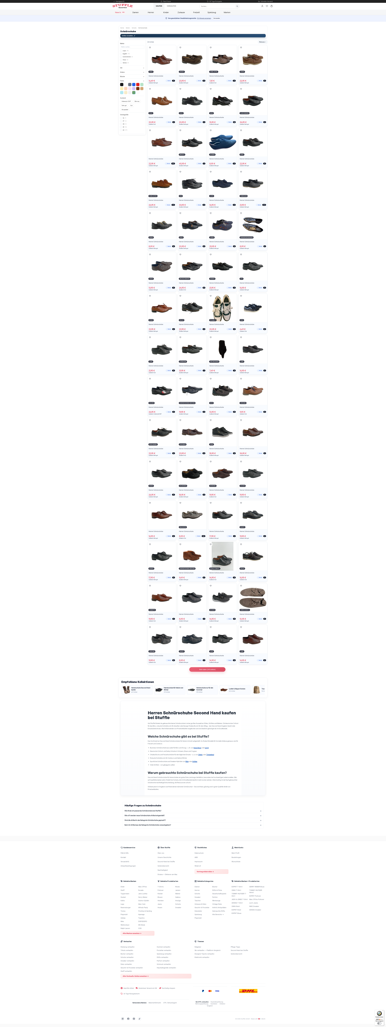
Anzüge (178, 901)
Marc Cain (141, 904)
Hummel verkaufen (163, 947)
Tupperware (125, 894)
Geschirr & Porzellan (202, 907)
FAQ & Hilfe (125, 853)
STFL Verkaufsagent (170, 1003)
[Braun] (137, 88)
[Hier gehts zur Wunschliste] (267, 6)
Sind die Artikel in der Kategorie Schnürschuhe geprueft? (145, 820)
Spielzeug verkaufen (164, 954)
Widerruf (198, 866)
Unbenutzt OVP (126, 101)
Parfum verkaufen (163, 961)
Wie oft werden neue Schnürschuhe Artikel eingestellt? (145, 815)
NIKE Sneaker (254, 906)
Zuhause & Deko (200, 904)
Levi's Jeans (253, 903)
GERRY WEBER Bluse (256, 887)
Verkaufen (171, 6)
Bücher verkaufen (127, 954)
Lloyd (207, 748)
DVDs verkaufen (162, 957)
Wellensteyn (125, 925)
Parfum (215, 897)
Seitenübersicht (163, 866)
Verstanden (216, 18)
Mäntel (177, 894)
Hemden (161, 901)
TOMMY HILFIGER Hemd (255, 891)
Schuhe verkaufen (127, 957)
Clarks (200, 755)
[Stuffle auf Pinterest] (134, 1019)
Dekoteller (198, 911)
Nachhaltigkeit (163, 870)
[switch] (379, 1023)
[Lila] (133, 88)
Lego (122, 904)
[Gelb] (121, 88)
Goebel (123, 897)
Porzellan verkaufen (164, 950)
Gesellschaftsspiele (219, 894)
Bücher (214, 887)
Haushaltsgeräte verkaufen (166, 968)
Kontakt (123, 857)
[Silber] (129, 92)
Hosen (160, 907)
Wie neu (137, 101)
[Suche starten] (237, 6)
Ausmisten (214, 1004)
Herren (151, 12)
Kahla (123, 901)
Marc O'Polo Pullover (256, 899)
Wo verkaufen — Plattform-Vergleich (208, 950)
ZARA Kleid (236, 906)
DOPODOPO (142, 921)
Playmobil (124, 914)
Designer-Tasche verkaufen (204, 954)
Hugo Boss (197, 748)
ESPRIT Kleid (236, 910)
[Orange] (125, 88)
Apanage (141, 914)
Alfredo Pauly (143, 907)
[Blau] (133, 84)
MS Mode (141, 925)
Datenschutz (199, 853)
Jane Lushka (142, 894)
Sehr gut (124, 105)
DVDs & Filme (217, 890)
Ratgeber (198, 947)
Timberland (210, 755)
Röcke (177, 887)
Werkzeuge (216, 901)
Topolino (141, 918)
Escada (140, 890)
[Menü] (383, 1011)
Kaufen (159, 6)
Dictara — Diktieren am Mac (167, 874)
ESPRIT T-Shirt (237, 887)
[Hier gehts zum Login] (262, 6)
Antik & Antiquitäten (219, 907)
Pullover (161, 890)
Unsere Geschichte (164, 857)
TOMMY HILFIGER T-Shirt (239, 895)
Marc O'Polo (142, 887)
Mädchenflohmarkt (155, 1003)
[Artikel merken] (150, 47)
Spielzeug (212, 12)
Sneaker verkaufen (127, 961)
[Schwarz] (121, 84)
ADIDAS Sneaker (255, 910)
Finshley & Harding (145, 911)
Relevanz (262, 42)
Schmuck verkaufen (164, 964)
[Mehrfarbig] (133, 92)
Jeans (160, 904)
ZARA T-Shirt (236, 890)
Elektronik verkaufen (202, 957)
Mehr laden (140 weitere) (207, 669)
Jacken (177, 890)
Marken (227, 12)
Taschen (198, 901)
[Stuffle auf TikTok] (140, 1019)
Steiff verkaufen (126, 971)
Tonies (123, 911)
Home (122, 28)
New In (120, 12)
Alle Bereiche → (218, 914)
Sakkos (177, 897)
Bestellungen (236, 857)
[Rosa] (129, 88)
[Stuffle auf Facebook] (128, 1019)
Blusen (160, 897)
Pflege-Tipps (235, 947)
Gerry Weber (142, 897)
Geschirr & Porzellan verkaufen (132, 968)
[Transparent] (137, 92)
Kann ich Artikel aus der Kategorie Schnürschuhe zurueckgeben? (148, 825)
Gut (131, 105)
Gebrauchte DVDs (218, 911)
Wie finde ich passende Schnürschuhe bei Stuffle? (143, 811)
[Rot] (137, 84)
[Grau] (129, 84)
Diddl (122, 887)
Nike (186, 761)
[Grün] (141, 84)
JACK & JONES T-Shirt (240, 899)
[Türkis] (121, 92)
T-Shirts (161, 887)
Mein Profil (235, 853)
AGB (196, 857)
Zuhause (181, 12)
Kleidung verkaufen (127, 947)
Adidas (194, 761)
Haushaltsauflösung (217, 1002)
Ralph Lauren (125, 928)
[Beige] (141, 88)
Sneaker (178, 907)
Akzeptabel (125, 109)
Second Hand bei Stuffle (166, 862)
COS (140, 928)
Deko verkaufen (126, 964)
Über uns (161, 853)
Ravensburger (126, 907)
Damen (135, 12)
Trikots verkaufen (127, 950)
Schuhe (134, 28)
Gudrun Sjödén (143, 901)
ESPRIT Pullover (255, 896)
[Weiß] (125, 84)
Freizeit (196, 12)
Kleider (160, 894)
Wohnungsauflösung (201, 1004)
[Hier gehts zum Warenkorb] (271, 6)
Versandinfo (125, 862)
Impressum (199, 862)
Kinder (166, 12)
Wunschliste (236, 862)
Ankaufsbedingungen (128, 866)
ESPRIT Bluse (236, 913)
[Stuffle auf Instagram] (123, 1019)
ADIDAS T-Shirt (237, 903)
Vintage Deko (217, 904)
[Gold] (125, 92)
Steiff (122, 890)
